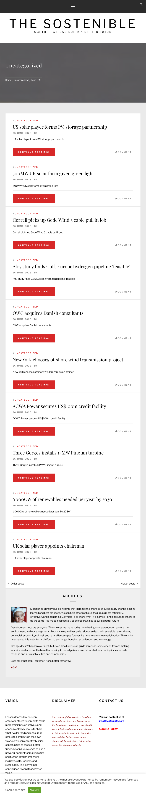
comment (125, 152)
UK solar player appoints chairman (48, 546)
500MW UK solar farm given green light (53, 173)
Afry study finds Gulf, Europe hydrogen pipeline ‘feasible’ (71, 266)
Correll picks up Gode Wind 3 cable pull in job (59, 220)
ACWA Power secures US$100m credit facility (59, 406)
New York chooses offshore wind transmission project (68, 359)
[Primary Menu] (73, 6)
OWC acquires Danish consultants (48, 313)
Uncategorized (26, 120)
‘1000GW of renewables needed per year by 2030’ (63, 499)
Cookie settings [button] (15, 790)
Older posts (17, 583)
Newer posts (128, 583)
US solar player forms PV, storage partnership (60, 127)
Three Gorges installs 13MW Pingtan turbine (58, 452)
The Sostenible (73, 23)
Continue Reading (33, 152)
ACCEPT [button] (34, 789)
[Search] (141, 4)
